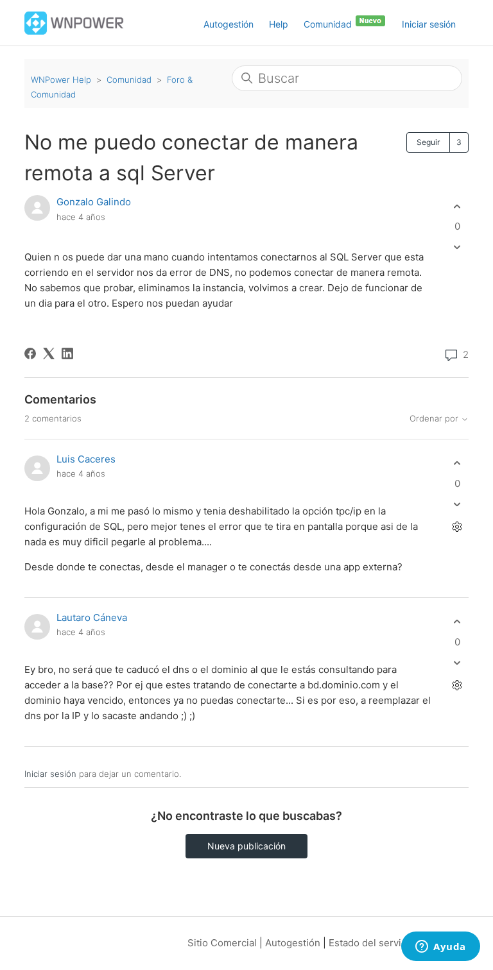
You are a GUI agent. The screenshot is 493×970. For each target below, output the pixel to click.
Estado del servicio (372, 943)
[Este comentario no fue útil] (457, 504)
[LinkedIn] (67, 353)
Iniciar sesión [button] (429, 24)
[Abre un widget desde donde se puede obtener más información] (440, 948)
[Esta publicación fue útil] (457, 206)
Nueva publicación (246, 845)
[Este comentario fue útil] (457, 463)
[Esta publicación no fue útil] (457, 247)
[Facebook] (30, 353)
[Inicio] (74, 22)
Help (278, 24)
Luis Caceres (86, 459)
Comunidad (329, 24)
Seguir (428, 142)
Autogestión (228, 24)
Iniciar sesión (50, 774)
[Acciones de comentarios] (457, 526)
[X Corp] (49, 353)
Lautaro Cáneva (91, 617)
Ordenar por (435, 418)
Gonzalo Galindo (93, 202)
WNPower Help (61, 79)
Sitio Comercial (222, 943)
